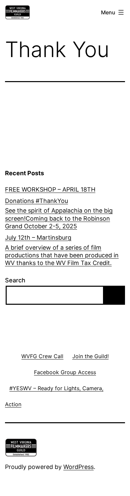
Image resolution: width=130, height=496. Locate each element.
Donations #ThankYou (36, 200)
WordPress (78, 466)
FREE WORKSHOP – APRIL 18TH (50, 189)
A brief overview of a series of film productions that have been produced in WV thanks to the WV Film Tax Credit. (62, 255)
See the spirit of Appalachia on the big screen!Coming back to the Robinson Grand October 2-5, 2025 (59, 218)
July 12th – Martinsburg (38, 237)
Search (15, 280)
